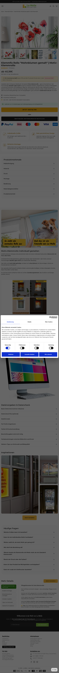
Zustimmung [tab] (10, 322)
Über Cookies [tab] (48, 322)
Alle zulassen (48, 354)
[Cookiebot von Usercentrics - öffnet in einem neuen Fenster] (50, 317)
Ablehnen (10, 354)
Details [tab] (29, 322)
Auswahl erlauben (29, 354)
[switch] (22, 348)
